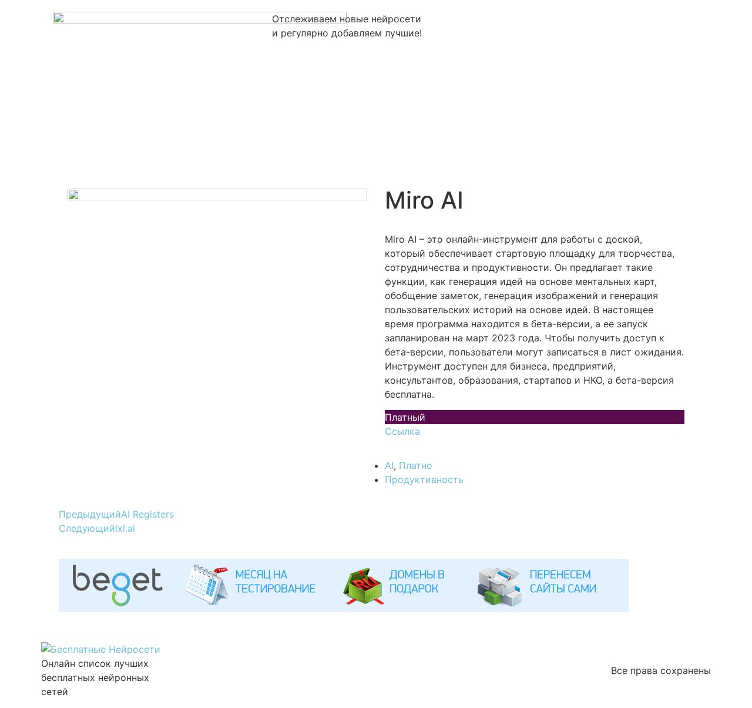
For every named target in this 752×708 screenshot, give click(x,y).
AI (389, 465)
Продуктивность (424, 479)
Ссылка (402, 431)
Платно (415, 465)
